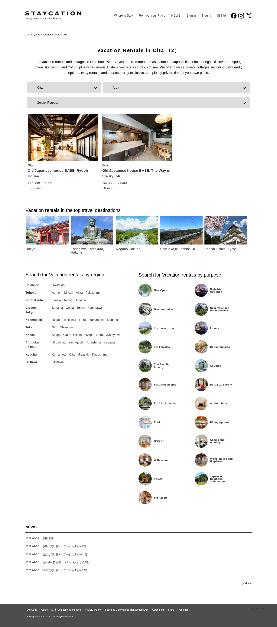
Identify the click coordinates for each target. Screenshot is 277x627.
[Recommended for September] (222, 314)
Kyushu (36, 34)
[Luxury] (222, 333)
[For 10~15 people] (166, 389)
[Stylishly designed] (222, 295)
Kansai (30, 334)
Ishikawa (70, 319)
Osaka (77, 334)
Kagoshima (99, 354)
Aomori (56, 292)
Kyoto (66, 334)
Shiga (56, 334)
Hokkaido (32, 285)
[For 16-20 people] (222, 389)
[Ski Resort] (166, 502)
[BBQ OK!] (166, 446)
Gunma (81, 300)
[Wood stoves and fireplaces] (222, 465)
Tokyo (81, 307)
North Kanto (34, 300)
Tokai (29, 327)
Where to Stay (123, 15)
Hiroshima (59, 342)
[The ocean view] (166, 333)
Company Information (69, 610)
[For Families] (166, 352)
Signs (171, 610)
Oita (72, 354)
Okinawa (31, 362)
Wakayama (113, 334)
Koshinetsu (33, 319)
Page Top (259, 609)
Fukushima (93, 292)
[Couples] (222, 371)
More (248, 583)
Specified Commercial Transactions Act (126, 610)
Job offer (183, 610)
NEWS (176, 15)
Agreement (158, 610)
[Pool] (166, 427)
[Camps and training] (222, 446)
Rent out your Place (152, 15)
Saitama (57, 307)
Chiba (70, 307)
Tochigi (68, 300)
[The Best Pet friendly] (166, 371)
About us (32, 610)
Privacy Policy (93, 610)
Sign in (191, 15)
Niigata (56, 319)
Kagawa (109, 342)
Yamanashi (96, 319)
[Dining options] (222, 427)
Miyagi (68, 292)
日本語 (221, 15)
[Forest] (166, 484)
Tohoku (30, 292)
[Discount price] (166, 314)
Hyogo (89, 334)
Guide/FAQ (47, 610)
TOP (27, 34)
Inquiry (206, 15)
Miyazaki (83, 354)
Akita (79, 292)
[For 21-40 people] (166, 408)
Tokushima (93, 342)
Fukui (82, 319)
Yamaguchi (75, 342)
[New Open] (166, 295)
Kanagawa (94, 307)
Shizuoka (66, 327)
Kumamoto (59, 354)
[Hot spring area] (222, 352)
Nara (99, 334)
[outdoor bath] (222, 408)
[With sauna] (166, 465)
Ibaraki (56, 300)
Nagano (112, 319)
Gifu (54, 327)
